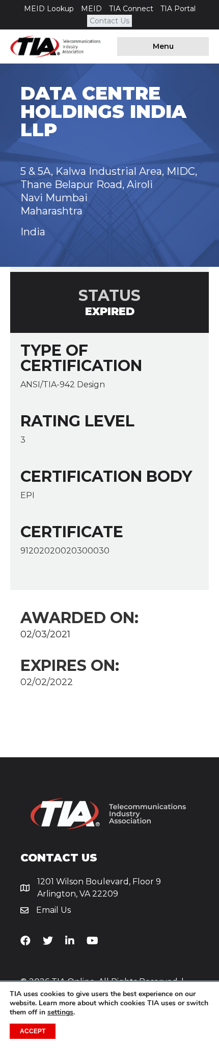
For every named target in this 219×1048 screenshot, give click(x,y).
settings (60, 1012)
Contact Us (109, 20)
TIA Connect (131, 8)
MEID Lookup (49, 8)
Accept (32, 1031)
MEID (91, 8)
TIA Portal (178, 8)
